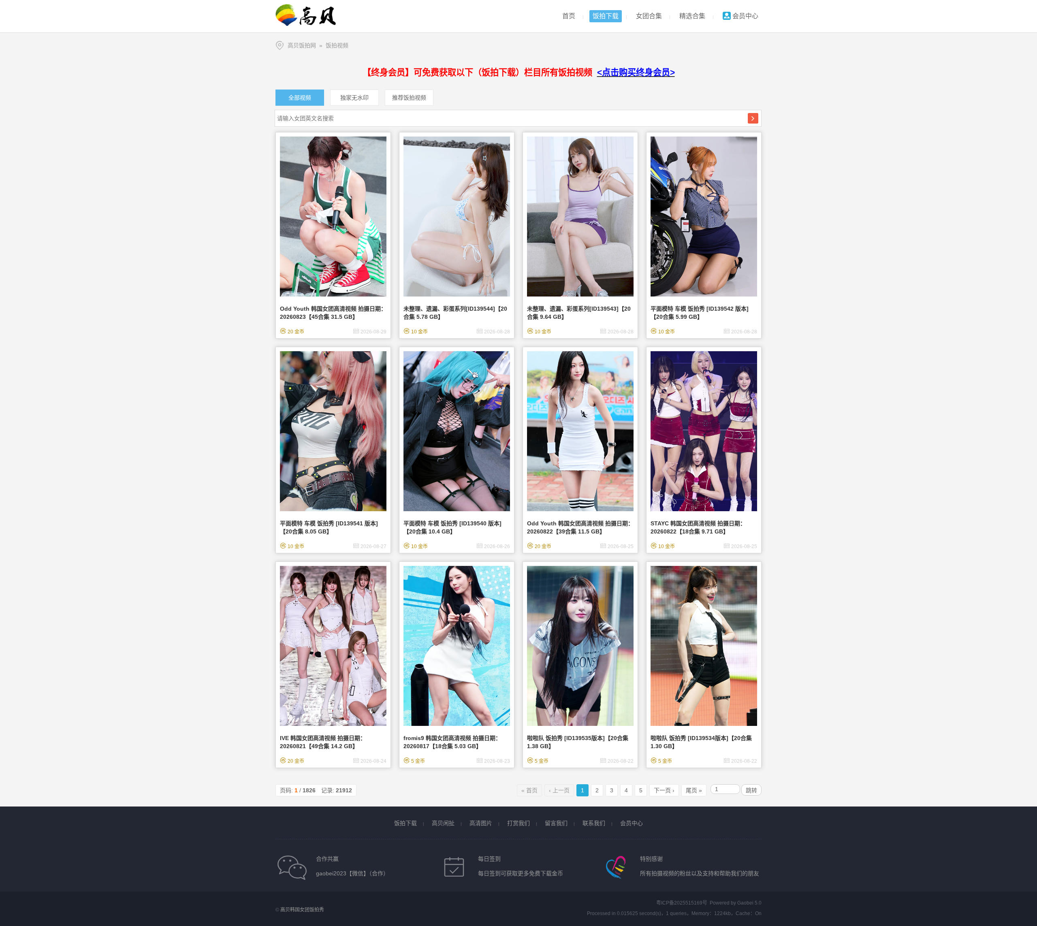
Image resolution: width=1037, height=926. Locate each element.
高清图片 (480, 823)
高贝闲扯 (443, 823)
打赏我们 (518, 823)
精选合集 (692, 16)
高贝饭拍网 (302, 45)
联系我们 (594, 823)
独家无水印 (354, 97)
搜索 (753, 118)
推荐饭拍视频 (409, 97)
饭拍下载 (606, 16)
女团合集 (649, 16)
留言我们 (556, 823)
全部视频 (299, 97)
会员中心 (744, 16)
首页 (568, 16)
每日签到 (489, 859)
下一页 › (664, 790)
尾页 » (694, 790)
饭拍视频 (337, 45)
